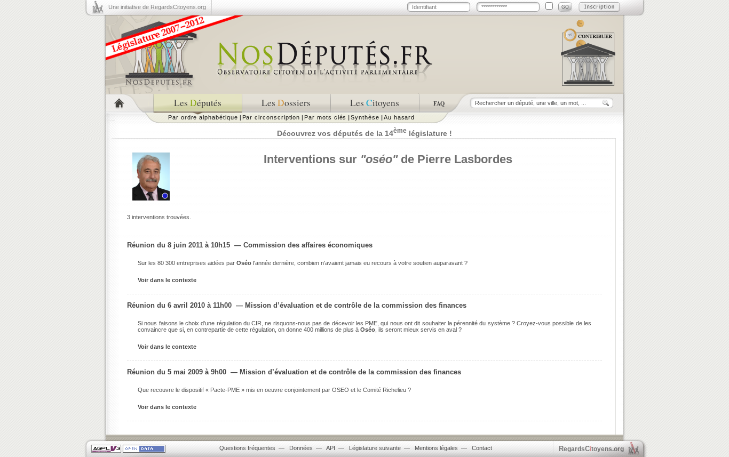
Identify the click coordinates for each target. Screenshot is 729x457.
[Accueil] (129, 103)
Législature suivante (375, 448)
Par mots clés (325, 117)
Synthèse (365, 117)
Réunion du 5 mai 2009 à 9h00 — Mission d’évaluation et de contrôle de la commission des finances (294, 372)
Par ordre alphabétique (203, 117)
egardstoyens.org (591, 449)
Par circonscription (271, 117)
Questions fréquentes (247, 448)
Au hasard (399, 117)
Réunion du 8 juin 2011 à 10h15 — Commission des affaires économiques (250, 245)
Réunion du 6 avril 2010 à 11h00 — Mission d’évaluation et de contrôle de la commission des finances (296, 305)
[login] (565, 7)
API (330, 448)
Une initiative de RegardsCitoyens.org (157, 7)
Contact (482, 448)
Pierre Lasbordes (464, 159)
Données (301, 448)
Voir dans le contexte (167, 280)
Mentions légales (436, 448)
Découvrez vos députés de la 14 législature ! (364, 133)
